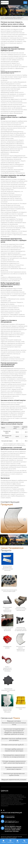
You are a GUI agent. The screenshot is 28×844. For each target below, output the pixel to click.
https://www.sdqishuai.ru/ (8, 470)
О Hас (17, 841)
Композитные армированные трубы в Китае (14, 774)
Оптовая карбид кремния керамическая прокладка (14, 750)
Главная (2, 17)
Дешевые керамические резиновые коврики (14, 768)
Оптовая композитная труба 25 (13, 745)
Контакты (24, 841)
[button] (24, 519)
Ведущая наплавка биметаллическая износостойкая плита (14, 722)
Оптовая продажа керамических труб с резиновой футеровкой (14, 762)
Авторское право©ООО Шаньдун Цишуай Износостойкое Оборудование (11, 837)
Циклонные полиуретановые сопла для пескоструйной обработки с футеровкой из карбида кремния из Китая (14, 731)
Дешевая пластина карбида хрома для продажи (14, 739)
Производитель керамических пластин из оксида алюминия (14, 756)
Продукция (10, 841)
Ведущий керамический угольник (14, 779)
